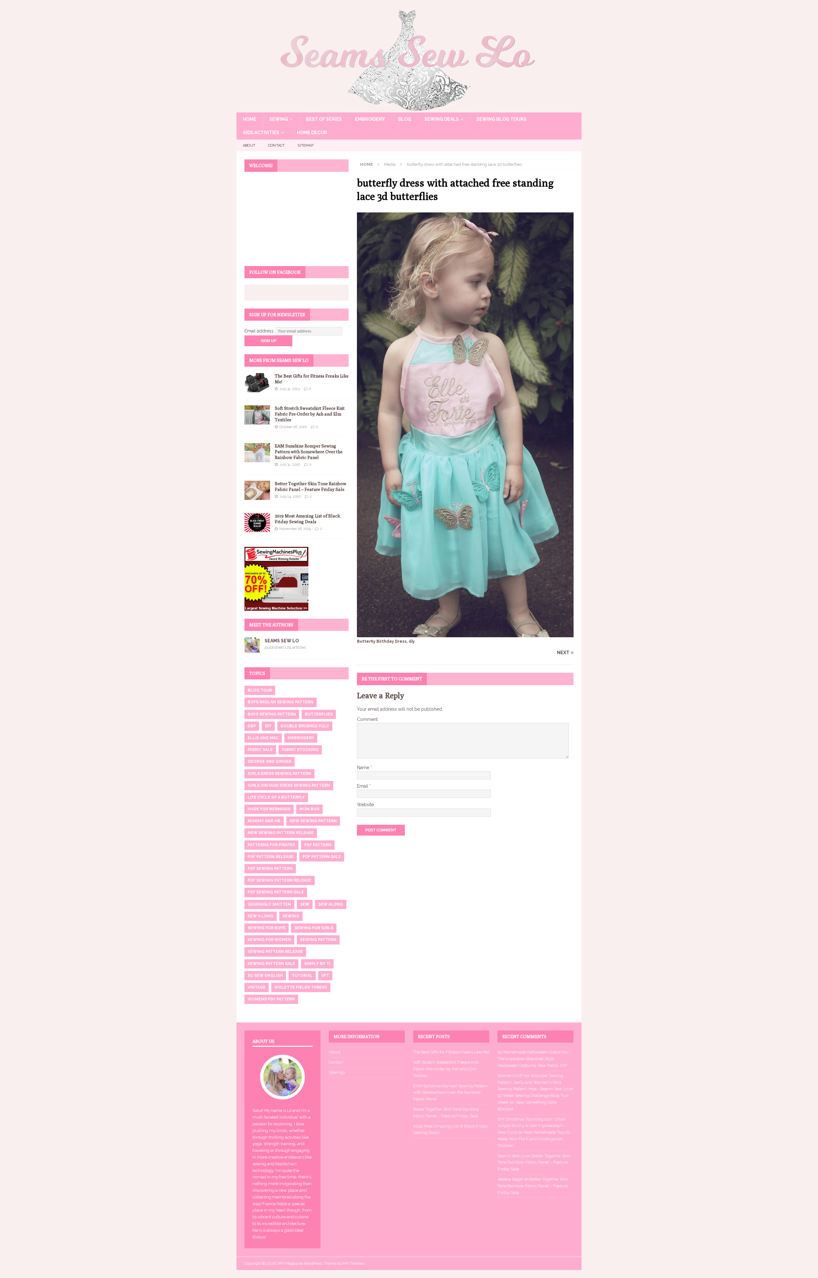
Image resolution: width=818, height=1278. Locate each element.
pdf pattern (317, 845)
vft (325, 975)
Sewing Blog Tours (501, 119)
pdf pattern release (271, 856)
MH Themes (353, 1263)
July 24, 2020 (290, 496)
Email (363, 786)
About (249, 145)
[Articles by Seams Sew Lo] (252, 649)
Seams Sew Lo (282, 640)
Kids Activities (261, 132)
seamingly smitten (269, 904)
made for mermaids (269, 809)
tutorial (302, 975)
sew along (330, 904)
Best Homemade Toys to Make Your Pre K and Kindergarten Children (534, 1139)
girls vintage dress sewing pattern (289, 785)
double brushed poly (305, 726)
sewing (290, 916)
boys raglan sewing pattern (280, 702)
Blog (404, 119)
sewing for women (269, 939)
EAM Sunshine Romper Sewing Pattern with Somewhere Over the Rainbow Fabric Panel (309, 451)
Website (365, 804)
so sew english (265, 975)
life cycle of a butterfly (276, 797)
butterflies (319, 714)
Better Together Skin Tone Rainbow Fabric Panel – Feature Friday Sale (534, 1162)
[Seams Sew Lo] (409, 108)
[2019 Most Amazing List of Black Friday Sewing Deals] (257, 522)
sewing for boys (266, 928)
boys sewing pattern (272, 714)
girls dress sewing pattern (279, 773)
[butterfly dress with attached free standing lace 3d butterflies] (465, 633)
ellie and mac (263, 738)
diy (268, 726)
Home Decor (312, 132)
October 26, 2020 (293, 427)
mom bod (309, 809)
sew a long (261, 916)
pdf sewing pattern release (280, 880)
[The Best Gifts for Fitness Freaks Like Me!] (257, 382)
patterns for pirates (271, 845)
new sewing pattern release (281, 832)
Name (363, 767)
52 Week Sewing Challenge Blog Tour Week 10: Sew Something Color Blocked (533, 1102)
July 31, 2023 (289, 389)
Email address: (260, 330)
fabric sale (260, 749)
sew (304, 904)
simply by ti (317, 963)
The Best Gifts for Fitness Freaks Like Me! (451, 1052)
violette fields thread (300, 987)
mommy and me (264, 821)
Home (249, 119)
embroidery (301, 738)
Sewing (278, 119)
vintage (257, 987)
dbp (252, 726)
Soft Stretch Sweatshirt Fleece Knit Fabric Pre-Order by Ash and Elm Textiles (310, 414)
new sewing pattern (313, 821)
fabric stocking (300, 749)
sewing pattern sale (271, 963)
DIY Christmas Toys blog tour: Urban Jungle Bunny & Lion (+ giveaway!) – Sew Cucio (532, 1126)
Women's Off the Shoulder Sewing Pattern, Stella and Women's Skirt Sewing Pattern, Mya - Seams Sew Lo (533, 1082)
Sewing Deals (441, 119)
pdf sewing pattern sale (276, 892)
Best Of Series (324, 119)
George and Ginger (269, 761)
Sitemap (305, 145)
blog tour (260, 690)
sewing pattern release (275, 951)
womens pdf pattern (271, 999)
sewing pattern (318, 939)
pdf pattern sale (322, 856)
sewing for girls (313, 928)
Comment (367, 719)
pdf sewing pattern (270, 868)
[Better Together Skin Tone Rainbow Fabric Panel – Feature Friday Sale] (257, 490)
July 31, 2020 (289, 465)
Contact (276, 145)
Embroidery (370, 119)
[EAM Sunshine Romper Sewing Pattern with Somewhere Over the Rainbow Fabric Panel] (257, 452)
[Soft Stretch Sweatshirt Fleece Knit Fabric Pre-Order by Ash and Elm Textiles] (257, 415)
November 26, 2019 (295, 529)
